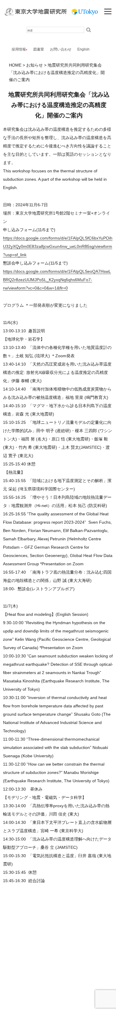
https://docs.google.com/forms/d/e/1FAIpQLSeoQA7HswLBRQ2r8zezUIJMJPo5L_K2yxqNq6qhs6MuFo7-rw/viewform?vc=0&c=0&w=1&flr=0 (57, 279)
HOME (15, 65)
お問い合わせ (60, 49)
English (83, 49)
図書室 (38, 49)
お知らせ (34, 65)
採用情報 (19, 49)
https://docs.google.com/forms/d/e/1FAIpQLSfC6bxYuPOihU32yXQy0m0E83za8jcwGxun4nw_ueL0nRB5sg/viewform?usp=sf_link (57, 246)
